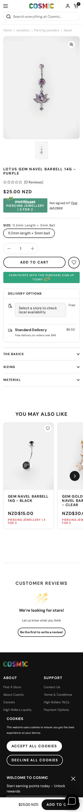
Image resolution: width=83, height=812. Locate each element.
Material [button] (12, 380)
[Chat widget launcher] (72, 801)
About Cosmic (13, 695)
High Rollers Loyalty (17, 710)
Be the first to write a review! (41, 632)
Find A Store (12, 687)
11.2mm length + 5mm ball (29, 233)
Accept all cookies (34, 746)
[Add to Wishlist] (47, 428)
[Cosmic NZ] (41, 6)
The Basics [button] (13, 354)
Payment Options (56, 710)
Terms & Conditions (58, 695)
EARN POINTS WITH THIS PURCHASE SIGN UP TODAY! (41, 277)
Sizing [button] (9, 367)
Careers (9, 702)
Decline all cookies (35, 760)
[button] (76, 6)
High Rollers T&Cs (56, 702)
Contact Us (52, 687)
